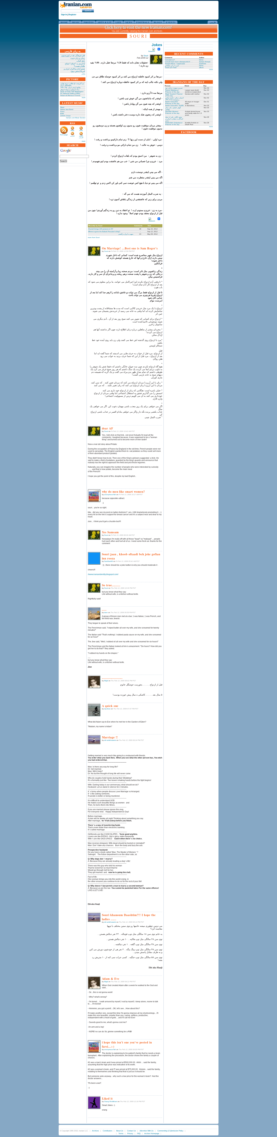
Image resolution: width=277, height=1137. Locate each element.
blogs (72, 130)
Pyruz (62, 111)
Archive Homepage (151, 1133)
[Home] (76, 8)
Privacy (130, 1133)
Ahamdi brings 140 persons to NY (100, 229)
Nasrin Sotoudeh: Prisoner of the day (172, 102)
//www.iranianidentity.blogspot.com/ (103, 574)
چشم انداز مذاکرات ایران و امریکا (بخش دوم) (74, 70)
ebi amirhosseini (110, 740)
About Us (119, 1131)
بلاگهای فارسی (81, 136)
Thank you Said (170, 67)
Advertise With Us (147, 1131)
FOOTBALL (143, 22)
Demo (201, 60)
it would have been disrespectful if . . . (179, 62)
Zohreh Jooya (65, 116)
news (81, 130)
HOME (64, 22)
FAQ (139, 1133)
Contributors (107, 1131)
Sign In (64, 14)
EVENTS (171, 22)
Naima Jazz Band (66, 109)
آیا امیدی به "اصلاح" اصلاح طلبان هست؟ (75, 65)
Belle (62, 113)
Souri (146, 56)
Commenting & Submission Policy (170, 1131)
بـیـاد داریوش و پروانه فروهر (70, 89)
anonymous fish (110, 494)
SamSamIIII (108, 561)
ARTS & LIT (105, 22)
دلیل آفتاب (80, 61)
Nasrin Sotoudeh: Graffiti (174, 105)
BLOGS (158, 22)
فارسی (213, 22)
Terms (120, 1133)
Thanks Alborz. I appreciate (175, 64)
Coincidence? (170, 60)
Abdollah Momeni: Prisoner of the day (172, 112)
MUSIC (76, 22)
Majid (106, 681)
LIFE (118, 22)
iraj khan (107, 709)
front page (64, 135)
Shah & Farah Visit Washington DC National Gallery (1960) (72, 92)
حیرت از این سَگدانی (172, 65)
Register (72, 14)
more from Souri (94, 237)
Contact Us (131, 1131)
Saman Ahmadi (204, 62)
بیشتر (83, 74)
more (83, 97)
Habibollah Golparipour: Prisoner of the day (174, 123)
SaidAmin (202, 64)
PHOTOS (89, 22)
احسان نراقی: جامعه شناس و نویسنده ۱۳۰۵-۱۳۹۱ (174, 98)
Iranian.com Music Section (75, 118)
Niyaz (62, 107)
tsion (106, 612)
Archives (95, 1131)
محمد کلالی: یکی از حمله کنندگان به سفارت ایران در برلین (174, 118)
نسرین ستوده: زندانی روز (174, 88)
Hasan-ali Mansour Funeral (70, 95)
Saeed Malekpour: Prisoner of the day (172, 91)
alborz (201, 67)
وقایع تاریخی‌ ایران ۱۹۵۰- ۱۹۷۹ (70, 87)
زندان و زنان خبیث (77, 58)
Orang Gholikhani (110, 1101)
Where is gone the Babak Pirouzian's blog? (104, 231)
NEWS (128, 22)
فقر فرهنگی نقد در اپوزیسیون (73, 55)
